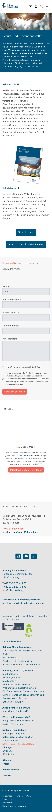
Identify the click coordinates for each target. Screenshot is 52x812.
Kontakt (6, 775)
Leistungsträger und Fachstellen (16, 796)
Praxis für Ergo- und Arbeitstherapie (21, 664)
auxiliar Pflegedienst (12, 724)
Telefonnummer (10, 325)
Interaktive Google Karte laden (26, 470)
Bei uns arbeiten (10, 769)
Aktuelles (7, 760)
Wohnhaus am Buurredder (16, 684)
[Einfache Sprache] (35, 6)
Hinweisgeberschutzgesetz (14, 806)
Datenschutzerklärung (26, 455)
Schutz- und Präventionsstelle (18, 743)
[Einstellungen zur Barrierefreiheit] (30, 6)
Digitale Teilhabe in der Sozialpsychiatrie (23, 694)
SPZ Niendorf (9, 681)
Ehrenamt (7, 750)
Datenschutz (7, 802)
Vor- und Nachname (12, 299)
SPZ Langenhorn (11, 677)
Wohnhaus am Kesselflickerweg (19, 687)
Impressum (7, 799)
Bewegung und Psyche (14, 698)
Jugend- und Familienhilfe (15, 711)
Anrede (6, 286)
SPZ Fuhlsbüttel (10, 674)
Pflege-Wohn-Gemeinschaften (18, 720)
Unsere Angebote (11, 641)
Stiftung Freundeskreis (14, 730)
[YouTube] (26, 556)
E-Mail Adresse (10, 312)
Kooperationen (10, 740)
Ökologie (7, 747)
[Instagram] (18, 556)
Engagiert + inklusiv (12, 701)
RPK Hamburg (9, 657)
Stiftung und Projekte (13, 733)
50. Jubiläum (8, 754)
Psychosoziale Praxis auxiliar (17, 661)
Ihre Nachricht (9, 338)
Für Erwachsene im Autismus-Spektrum (23, 691)
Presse (5, 763)
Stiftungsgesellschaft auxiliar (17, 737)
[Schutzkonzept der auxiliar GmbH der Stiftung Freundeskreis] (27, 164)
